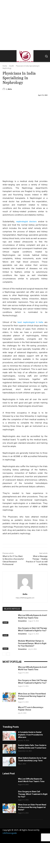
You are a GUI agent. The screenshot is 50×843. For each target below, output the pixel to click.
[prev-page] (4, 654)
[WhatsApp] (33, 840)
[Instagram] (10, 840)
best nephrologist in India (30, 322)
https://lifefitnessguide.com (25, 598)
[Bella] (4, 89)
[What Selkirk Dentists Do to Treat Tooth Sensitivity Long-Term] (9, 761)
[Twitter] (28, 840)
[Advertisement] (25, 25)
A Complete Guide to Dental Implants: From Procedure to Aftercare (30, 734)
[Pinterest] (22, 840)
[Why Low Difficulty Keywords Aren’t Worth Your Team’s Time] (9, 619)
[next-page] (8, 654)
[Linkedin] (16, 840)
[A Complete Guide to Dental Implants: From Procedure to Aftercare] (9, 736)
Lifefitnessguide (10, 833)
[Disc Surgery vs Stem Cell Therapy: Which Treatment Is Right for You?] (9, 631)
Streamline (22, 621)
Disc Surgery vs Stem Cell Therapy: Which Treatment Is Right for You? (32, 794)
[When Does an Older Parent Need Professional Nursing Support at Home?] (9, 697)
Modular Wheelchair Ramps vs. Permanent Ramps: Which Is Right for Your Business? (32, 643)
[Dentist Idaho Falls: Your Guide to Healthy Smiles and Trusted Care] (9, 749)
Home (5, 66)
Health (11, 66)
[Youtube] (39, 840)
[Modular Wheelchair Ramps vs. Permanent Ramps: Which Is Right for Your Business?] (9, 644)
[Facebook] (5, 840)
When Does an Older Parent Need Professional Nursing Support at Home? (32, 696)
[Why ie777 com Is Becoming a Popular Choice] (9, 711)
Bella (10, 89)
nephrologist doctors (26, 221)
